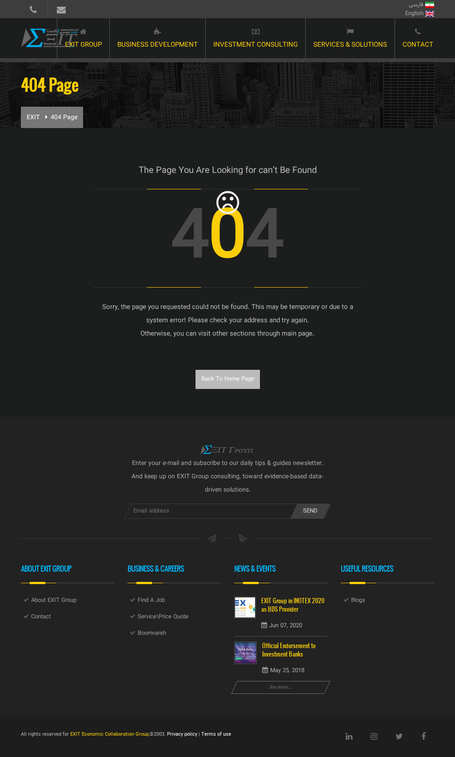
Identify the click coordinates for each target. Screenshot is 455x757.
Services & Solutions (350, 45)
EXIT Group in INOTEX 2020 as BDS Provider (292, 605)
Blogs (358, 600)
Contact (418, 45)
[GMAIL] (61, 9)
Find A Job (151, 600)
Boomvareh (152, 633)
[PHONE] (33, 9)
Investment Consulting (255, 45)
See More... (281, 687)
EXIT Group (83, 45)
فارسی (417, 4)
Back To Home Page (227, 379)
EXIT (33, 118)
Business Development (157, 45)
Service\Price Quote (163, 617)
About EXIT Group (53, 600)
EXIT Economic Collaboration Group (109, 734)
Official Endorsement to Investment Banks (288, 649)
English (415, 13)
